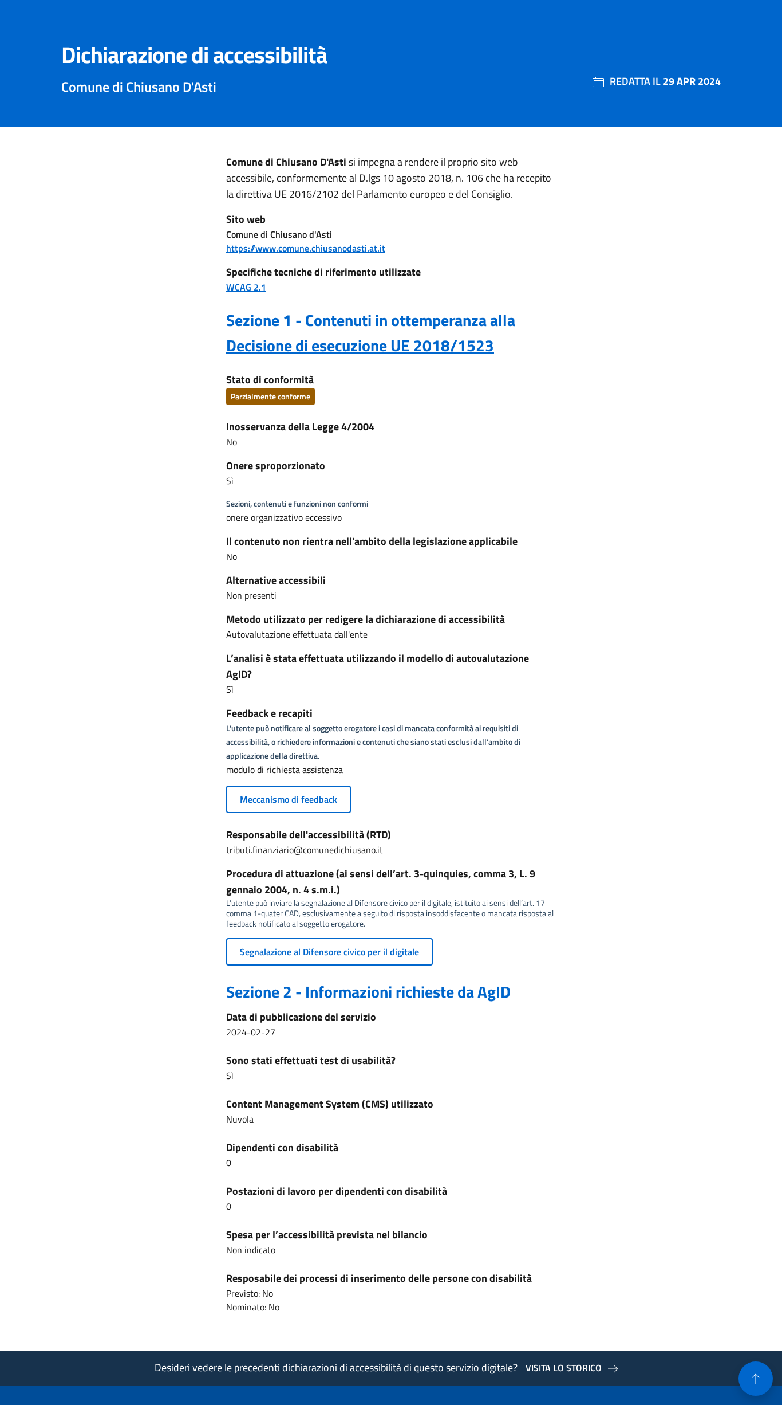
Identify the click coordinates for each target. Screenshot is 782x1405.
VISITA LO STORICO (564, 1368)
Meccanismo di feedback (288, 799)
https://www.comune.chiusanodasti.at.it (305, 248)
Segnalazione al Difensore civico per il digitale (329, 952)
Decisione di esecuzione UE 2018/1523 (360, 345)
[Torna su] (755, 1378)
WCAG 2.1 (246, 287)
